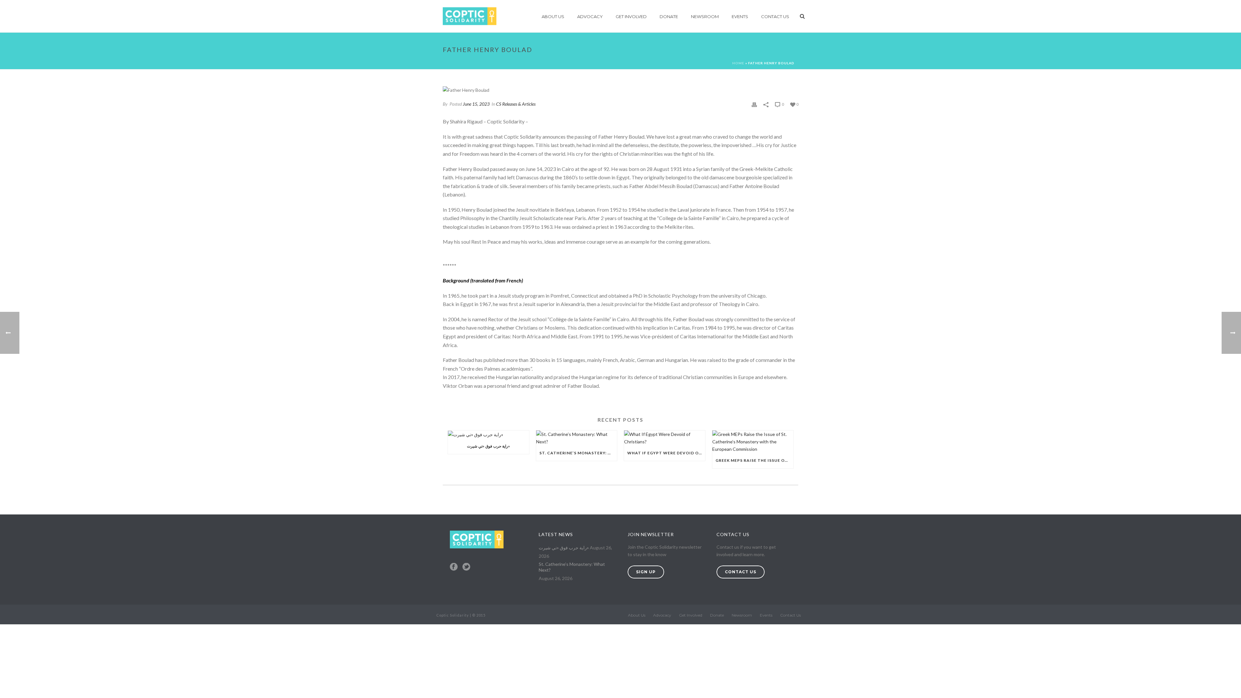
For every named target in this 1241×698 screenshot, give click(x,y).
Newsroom (705, 16)
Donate (669, 16)
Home (738, 63)
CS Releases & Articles (516, 104)
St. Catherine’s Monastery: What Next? (578, 452)
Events (740, 16)
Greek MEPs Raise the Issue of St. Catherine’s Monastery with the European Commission (754, 460)
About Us (553, 16)
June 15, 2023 (476, 104)
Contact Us (775, 16)
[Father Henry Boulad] (620, 90)
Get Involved (631, 16)
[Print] (754, 104)
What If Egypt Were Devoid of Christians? (666, 452)
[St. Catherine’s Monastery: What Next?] (576, 437)
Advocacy (590, 16)
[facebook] (454, 567)
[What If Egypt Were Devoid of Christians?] (664, 437)
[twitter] (466, 567)
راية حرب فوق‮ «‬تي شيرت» (488, 446)
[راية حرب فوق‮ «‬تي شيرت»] (488, 434)
